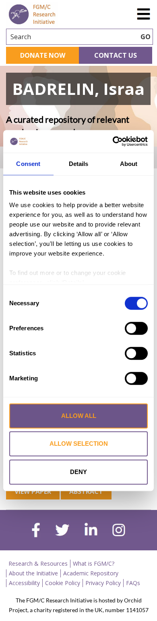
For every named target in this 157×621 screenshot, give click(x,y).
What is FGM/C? (93, 563)
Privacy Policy (103, 583)
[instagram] (118, 531)
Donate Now (42, 55)
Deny (78, 471)
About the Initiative (33, 573)
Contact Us (115, 55)
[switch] (136, 328)
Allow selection (79, 443)
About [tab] (129, 163)
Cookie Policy (62, 583)
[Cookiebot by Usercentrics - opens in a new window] (113, 141)
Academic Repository (90, 573)
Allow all (78, 415)
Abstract (86, 491)
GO (145, 36)
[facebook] (36, 531)
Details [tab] (79, 163)
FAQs (133, 583)
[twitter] (62, 531)
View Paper (32, 491)
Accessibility (24, 583)
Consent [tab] (28, 163)
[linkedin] (91, 531)
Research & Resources (38, 563)
